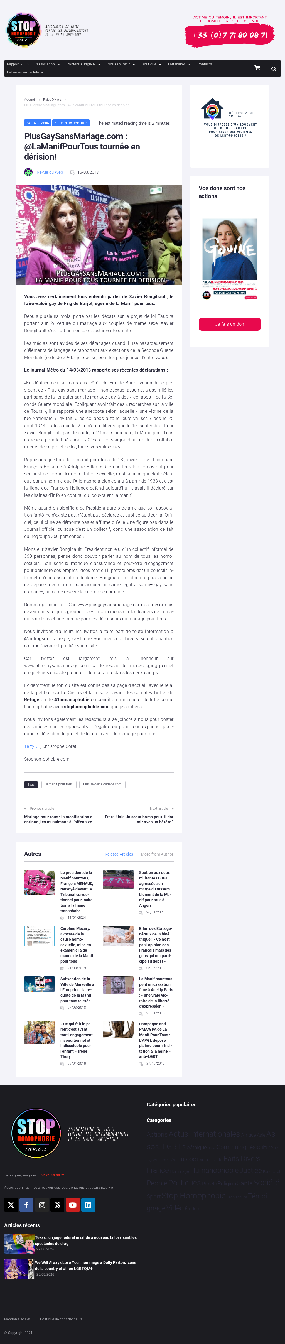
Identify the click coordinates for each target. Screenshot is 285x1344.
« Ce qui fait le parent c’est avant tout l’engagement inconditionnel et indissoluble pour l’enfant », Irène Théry (76, 1040)
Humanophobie (214, 1170)
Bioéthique (194, 1147)
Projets (209, 1183)
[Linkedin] (88, 1205)
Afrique (248, 1135)
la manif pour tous (59, 784)
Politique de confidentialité (61, 1319)
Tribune (241, 1197)
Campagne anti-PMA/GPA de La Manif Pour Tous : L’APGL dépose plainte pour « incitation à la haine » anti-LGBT (155, 1040)
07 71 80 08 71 (53, 1175)
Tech (231, 1197)
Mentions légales (17, 1319)
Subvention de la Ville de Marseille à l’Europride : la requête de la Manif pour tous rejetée (77, 990)
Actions (157, 1134)
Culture (265, 1147)
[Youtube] (73, 1205)
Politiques (184, 1182)
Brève (212, 1148)
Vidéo (175, 1208)
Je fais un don (229, 324)
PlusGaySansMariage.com (102, 784)
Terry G (31, 746)
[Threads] (57, 1205)
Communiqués (236, 1147)
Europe (186, 1159)
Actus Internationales (204, 1134)
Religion (227, 1184)
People (157, 1183)
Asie (261, 1135)
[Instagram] (42, 1205)
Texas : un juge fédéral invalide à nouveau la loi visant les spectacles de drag (86, 1240)
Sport (154, 1196)
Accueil (30, 100)
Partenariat (271, 1171)
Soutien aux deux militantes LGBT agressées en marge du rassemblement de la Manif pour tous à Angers (155, 889)
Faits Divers (52, 100)
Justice (250, 1170)
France (158, 1170)
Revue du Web (50, 172)
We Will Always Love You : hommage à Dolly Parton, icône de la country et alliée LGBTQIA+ (85, 1265)
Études (192, 1209)
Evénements (210, 1159)
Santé (244, 1183)
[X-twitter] (11, 1205)
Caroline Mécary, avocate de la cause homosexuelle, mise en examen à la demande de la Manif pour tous (76, 945)
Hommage (179, 1171)
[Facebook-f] (26, 1205)
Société (266, 1182)
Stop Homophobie (71, 123)
